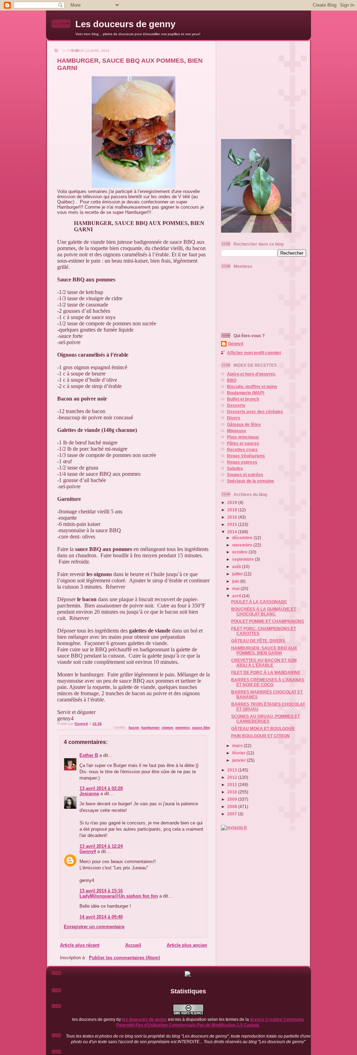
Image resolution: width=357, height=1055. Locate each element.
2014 (232, 531)
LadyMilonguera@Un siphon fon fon (118, 896)
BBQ (231, 380)
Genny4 (87, 851)
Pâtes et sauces (243, 443)
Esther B (88, 755)
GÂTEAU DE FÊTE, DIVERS (258, 640)
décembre (242, 537)
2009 (232, 799)
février (239, 753)
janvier (239, 760)
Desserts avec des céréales (255, 411)
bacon (134, 727)
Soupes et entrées (245, 474)
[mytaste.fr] (234, 827)
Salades (235, 468)
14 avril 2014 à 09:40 (101, 917)
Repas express (242, 462)
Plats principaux (243, 437)
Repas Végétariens (246, 455)
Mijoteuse (236, 430)
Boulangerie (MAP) (245, 392)
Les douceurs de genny (125, 24)
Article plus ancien (187, 945)
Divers (233, 418)
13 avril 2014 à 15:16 (101, 890)
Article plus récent (79, 945)
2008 (232, 806)
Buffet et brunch (243, 399)
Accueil (133, 945)
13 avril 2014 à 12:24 (101, 846)
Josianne (89, 793)
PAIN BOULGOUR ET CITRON (260, 736)
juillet (238, 574)
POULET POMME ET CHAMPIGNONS (267, 621)
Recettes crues (242, 449)
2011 (232, 784)
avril (237, 596)
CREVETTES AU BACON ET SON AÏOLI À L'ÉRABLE (264, 662)
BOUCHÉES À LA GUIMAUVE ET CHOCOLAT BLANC (263, 611)
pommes (182, 727)
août (237, 566)
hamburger (150, 727)
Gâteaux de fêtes (244, 424)
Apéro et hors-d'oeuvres (251, 374)
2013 (232, 770)
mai (236, 588)
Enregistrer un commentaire (94, 926)
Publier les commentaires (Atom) (124, 957)
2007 (232, 814)
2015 (232, 524)
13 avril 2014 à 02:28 (101, 788)
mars (238, 745)
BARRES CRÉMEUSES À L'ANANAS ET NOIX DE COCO (267, 682)
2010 (232, 792)
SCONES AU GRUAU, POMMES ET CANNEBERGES (265, 718)
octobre (240, 552)
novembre (242, 545)
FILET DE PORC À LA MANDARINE (266, 672)
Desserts (236, 405)
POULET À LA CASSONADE (259, 601)
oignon (167, 727)
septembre (243, 559)
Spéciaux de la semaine (250, 481)
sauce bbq (201, 727)
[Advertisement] (264, 87)
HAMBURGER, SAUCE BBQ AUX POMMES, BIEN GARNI (264, 650)
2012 (232, 777)
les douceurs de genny (144, 1019)
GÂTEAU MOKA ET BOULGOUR (263, 728)
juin (236, 581)
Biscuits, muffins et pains (252, 386)
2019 (232, 502)
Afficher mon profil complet (254, 352)
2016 (232, 517)
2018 (232, 509)
